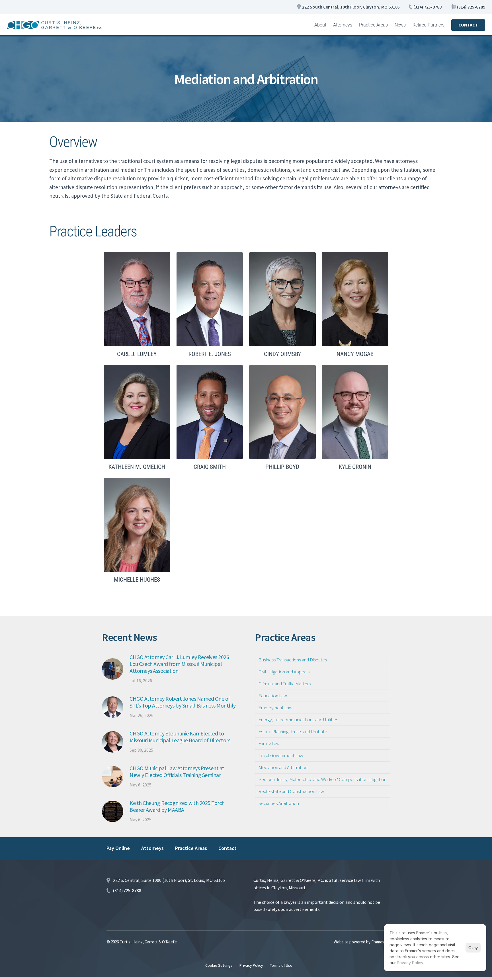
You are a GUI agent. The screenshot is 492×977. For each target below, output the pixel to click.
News (400, 25)
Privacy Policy (251, 965)
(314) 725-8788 (427, 7)
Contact (227, 848)
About (320, 25)
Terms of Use (281, 965)
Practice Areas (373, 25)
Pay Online (118, 848)
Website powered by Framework (362, 942)
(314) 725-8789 (471, 7)
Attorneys (342, 25)
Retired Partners (428, 25)
